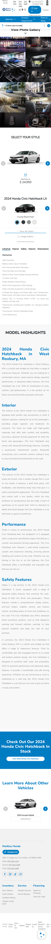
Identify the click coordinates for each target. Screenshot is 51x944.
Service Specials (24, 894)
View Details (25, 819)
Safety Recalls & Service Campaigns (42, 925)
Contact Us (12, 852)
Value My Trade (39, 897)
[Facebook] (4, 874)
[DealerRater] (20, 874)
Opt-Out (48, 925)
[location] (29, 2)
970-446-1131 (13, 861)
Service (22, 885)
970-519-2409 (14, 865)
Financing (38, 885)
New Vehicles (7, 890)
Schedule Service (24, 890)
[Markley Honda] (7, 9)
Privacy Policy (11, 925)
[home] (20, 9)
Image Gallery (26, 236)
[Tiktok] (15, 874)
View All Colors (26, 231)
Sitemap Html (28, 925)
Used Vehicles (7, 894)
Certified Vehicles (9, 897)
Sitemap (22, 925)
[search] (25, 9)
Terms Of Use (16, 925)
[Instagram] (47, 2)
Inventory (8, 885)
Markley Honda (5, 925)
